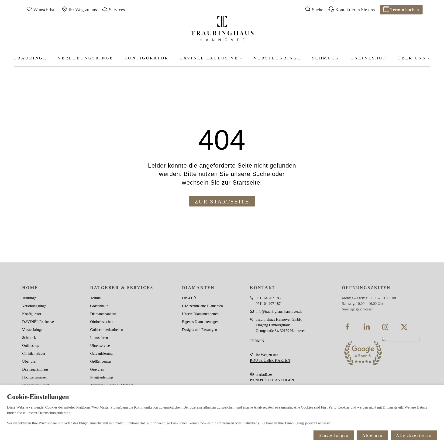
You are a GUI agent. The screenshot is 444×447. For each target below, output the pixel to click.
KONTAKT (263, 287)
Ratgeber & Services (121, 287)
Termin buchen (404, 9)
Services (117, 9)
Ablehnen (372, 435)
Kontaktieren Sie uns (355, 9)
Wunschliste (45, 9)
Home (30, 287)
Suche (317, 9)
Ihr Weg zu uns (83, 9)
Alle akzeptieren (413, 435)
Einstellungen (333, 435)
